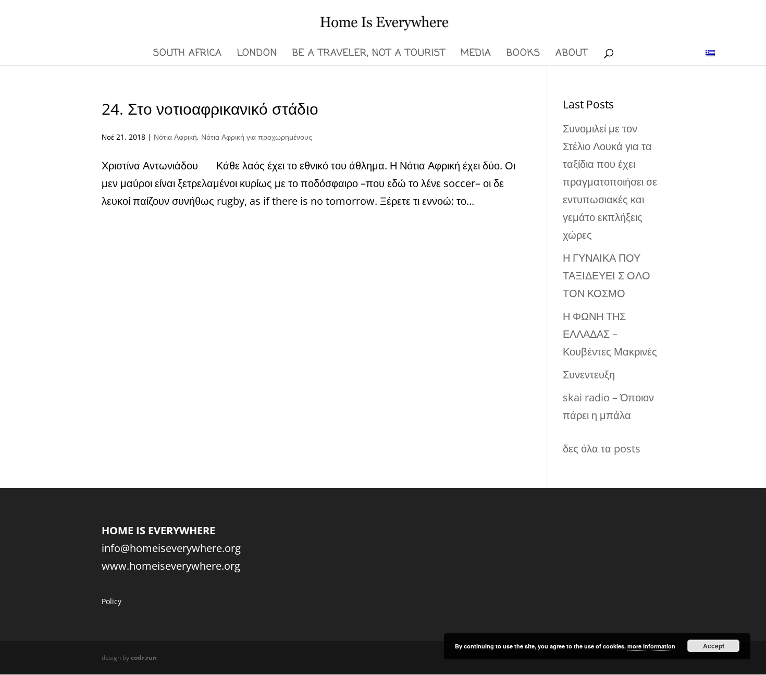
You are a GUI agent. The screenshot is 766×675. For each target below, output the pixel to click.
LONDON (257, 55)
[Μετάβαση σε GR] (710, 52)
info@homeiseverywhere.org (171, 548)
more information (651, 646)
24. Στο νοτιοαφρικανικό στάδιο (210, 108)
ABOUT (571, 55)
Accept (713, 646)
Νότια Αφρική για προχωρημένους (256, 137)
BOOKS (523, 55)
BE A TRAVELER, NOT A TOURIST (369, 55)
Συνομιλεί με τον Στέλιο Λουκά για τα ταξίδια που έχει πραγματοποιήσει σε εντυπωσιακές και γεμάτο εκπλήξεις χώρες (610, 181)
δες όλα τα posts (601, 448)
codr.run (144, 657)
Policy (111, 601)
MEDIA (476, 55)
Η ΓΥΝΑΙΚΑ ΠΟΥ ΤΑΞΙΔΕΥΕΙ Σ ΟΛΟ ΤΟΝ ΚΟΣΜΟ (606, 275)
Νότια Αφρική (175, 137)
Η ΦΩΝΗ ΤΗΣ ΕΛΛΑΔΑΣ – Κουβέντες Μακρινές (610, 334)
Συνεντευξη (589, 374)
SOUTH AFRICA (187, 55)
